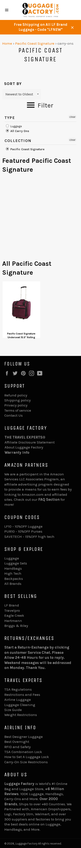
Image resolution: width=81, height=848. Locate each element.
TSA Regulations (18, 689)
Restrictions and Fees (22, 694)
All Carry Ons (19, 131)
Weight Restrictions (20, 715)
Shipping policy (17, 400)
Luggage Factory (26, 843)
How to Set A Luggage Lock (26, 757)
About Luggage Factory (24, 447)
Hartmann (13, 620)
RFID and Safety (17, 747)
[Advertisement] (40, 218)
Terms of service (17, 410)
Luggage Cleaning (19, 705)
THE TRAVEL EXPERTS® (25, 437)
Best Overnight (16, 741)
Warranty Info (17, 452)
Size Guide (13, 710)
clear (72, 116)
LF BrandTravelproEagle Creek (14, 610)
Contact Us (13, 415)
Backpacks (13, 578)
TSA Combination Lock (23, 752)
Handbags (13, 568)
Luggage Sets (15, 563)
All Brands (12, 583)
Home (7, 43)
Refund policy (15, 395)
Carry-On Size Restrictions (26, 762)
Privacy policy (15, 405)
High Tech (12, 573)
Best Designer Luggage (23, 736)
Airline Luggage (17, 699)
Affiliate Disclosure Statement (30, 442)
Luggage (16, 126)
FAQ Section (49, 499)
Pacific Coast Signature (34, 43)
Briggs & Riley (16, 625)
